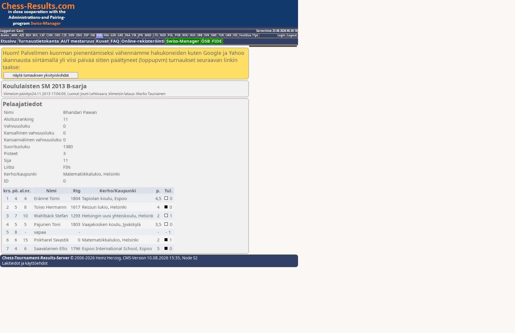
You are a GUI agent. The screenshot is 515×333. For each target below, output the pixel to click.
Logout (292, 35)
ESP (86, 35)
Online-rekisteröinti (143, 41)
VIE (235, 35)
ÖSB (205, 41)
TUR (221, 35)
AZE (21, 35)
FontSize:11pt (248, 35)
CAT (42, 35)
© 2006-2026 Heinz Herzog (95, 258)
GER (113, 35)
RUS (193, 35)
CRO (57, 35)
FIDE (217, 41)
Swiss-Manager (182, 41)
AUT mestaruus (77, 41)
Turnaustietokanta (38, 41)
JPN (140, 35)
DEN (72, 35)
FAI (93, 35)
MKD (148, 35)
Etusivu (8, 41)
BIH (28, 35)
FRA (106, 35)
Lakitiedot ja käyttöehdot (25, 263)
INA (127, 35)
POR (178, 35)
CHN (49, 35)
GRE (120, 35)
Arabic (5, 35)
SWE (214, 35)
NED (163, 35)
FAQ (115, 41)
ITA (134, 35)
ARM (14, 35)
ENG (79, 35)
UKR (228, 35)
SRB (199, 35)
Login (281, 35)
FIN (99, 35)
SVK (206, 35)
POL (170, 35)
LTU (155, 35)
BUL (35, 35)
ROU (185, 35)
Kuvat (102, 41)
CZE (64, 35)
